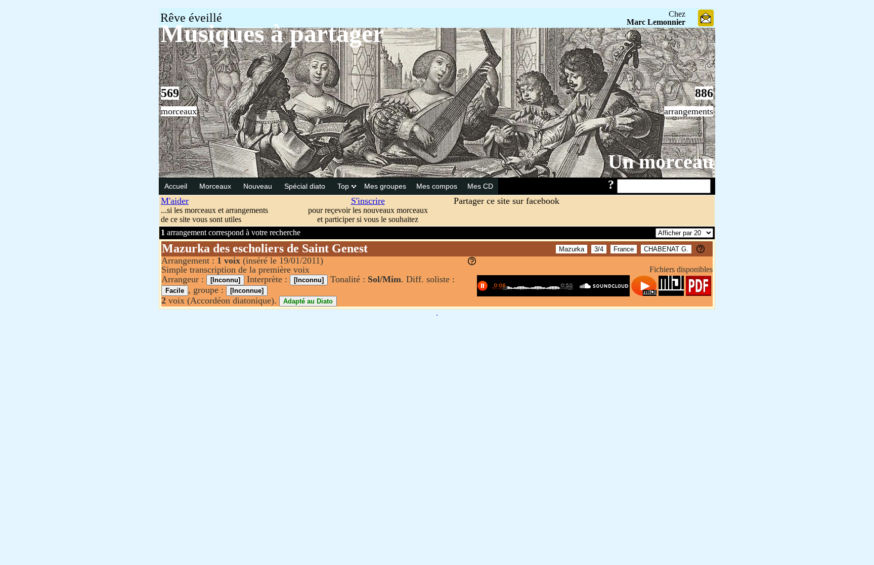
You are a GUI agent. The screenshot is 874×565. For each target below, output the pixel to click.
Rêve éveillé (191, 17)
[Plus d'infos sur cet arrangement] (472, 262)
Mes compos (436, 186)
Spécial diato (305, 186)
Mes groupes (385, 186)
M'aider (175, 201)
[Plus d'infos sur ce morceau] (700, 250)
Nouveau (258, 186)
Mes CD (480, 186)
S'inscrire (368, 201)
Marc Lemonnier (656, 22)
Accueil (176, 186)
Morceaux (216, 186)
